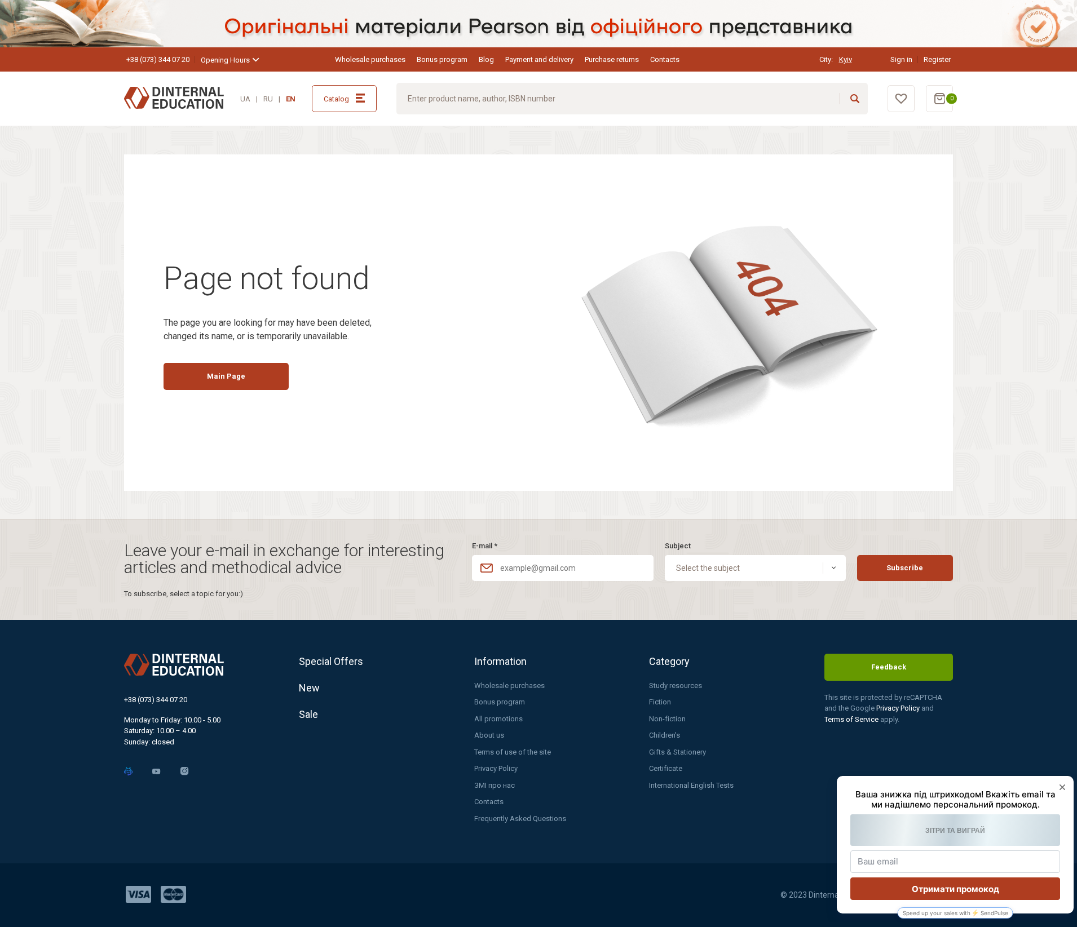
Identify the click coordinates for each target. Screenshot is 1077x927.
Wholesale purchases (370, 59)
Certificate (665, 768)
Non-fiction (667, 719)
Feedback (888, 667)
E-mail (484, 545)
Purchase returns (612, 59)
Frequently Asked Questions (520, 818)
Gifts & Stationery (677, 752)
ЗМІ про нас (494, 785)
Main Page (226, 376)
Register (937, 59)
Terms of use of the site (512, 752)
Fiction (660, 702)
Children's (664, 735)
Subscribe (904, 568)
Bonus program (442, 59)
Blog (486, 59)
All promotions (498, 719)
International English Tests (691, 785)
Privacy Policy (496, 768)
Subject (678, 545)
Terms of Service (852, 719)
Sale (308, 714)
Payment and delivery (539, 59)
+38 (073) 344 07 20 (157, 59)
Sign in (901, 59)
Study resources (675, 685)
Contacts (664, 59)
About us (489, 735)
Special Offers (331, 661)
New (309, 688)
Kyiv (845, 59)
